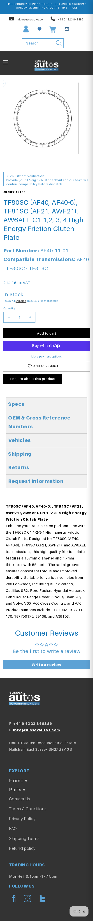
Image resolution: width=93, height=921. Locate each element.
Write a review (46, 664)
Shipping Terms (24, 838)
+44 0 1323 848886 (70, 19)
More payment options (46, 356)
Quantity (9, 308)
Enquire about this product (33, 379)
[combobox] (43, 43)
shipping (21, 301)
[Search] (59, 43)
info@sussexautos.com (30, 19)
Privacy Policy (22, 818)
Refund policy (22, 848)
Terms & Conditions (27, 808)
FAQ (13, 828)
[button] (6, 63)
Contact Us (19, 799)
